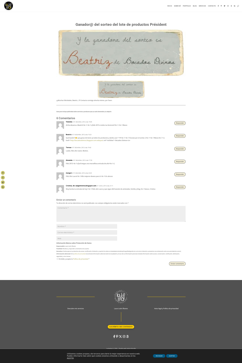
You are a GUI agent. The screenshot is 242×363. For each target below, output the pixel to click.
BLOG (195, 6)
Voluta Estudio (131, 348)
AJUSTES (70, 358)
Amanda (69, 160)
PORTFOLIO (187, 6)
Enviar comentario (177, 264)
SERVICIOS (202, 6)
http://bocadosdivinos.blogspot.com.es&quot (86, 140)
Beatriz (68, 134)
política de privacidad (80, 254)
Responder (180, 123)
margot (69, 173)
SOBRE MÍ (177, 6)
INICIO (169, 6)
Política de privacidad (81, 259)
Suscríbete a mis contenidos (121, 327)
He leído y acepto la (74, 259)
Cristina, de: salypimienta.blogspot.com (81, 186)
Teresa (68, 147)
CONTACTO (212, 6)
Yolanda (69, 122)
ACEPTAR (172, 356)
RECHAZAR (159, 356)
